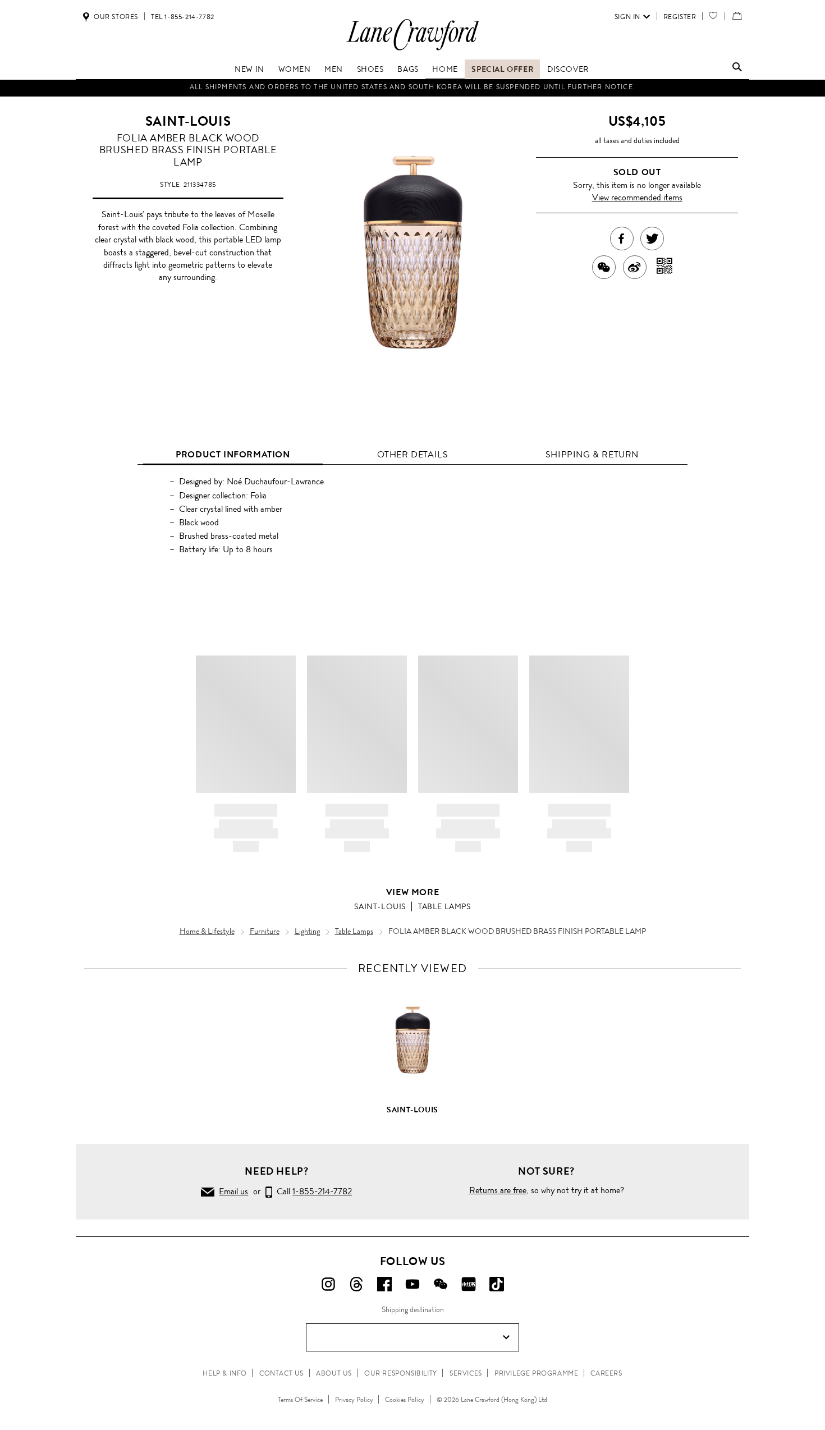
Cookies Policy (404, 1400)
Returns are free (497, 1190)
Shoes (370, 69)
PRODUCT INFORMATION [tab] (233, 454)
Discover (568, 69)
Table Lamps (444, 906)
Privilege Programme (536, 1373)
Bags (407, 69)
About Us (334, 1373)
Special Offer (502, 69)
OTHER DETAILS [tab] (412, 454)
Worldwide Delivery (412, 90)
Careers (606, 1373)
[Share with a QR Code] (665, 267)
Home (444, 69)
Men (333, 69)
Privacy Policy (354, 1400)
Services (466, 1373)
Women (294, 69)
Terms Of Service (300, 1400)
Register (679, 17)
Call (312, 1191)
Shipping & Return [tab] (592, 454)
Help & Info (225, 1373)
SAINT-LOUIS (188, 121)
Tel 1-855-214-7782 (182, 17)
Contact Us (281, 1373)
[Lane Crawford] (412, 49)
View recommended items (637, 197)
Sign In (627, 17)
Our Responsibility (400, 1373)
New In (249, 69)
